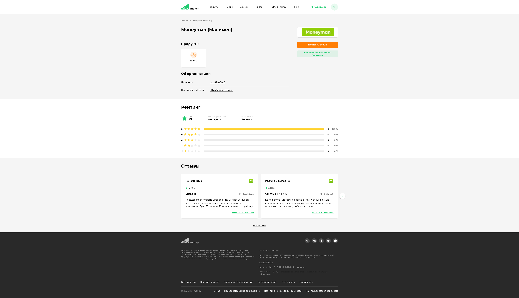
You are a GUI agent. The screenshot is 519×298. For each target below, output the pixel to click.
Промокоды (306, 282)
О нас (217, 291)
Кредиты (213, 7)
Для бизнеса (279, 7)
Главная (184, 21)
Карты (229, 7)
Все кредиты (188, 282)
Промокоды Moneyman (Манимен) (317, 54)
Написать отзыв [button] (317, 44)
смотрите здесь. (244, 259)
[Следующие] (342, 196)
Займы (244, 7)
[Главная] (190, 7)
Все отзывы (259, 225)
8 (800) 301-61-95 (266, 262)
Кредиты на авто (209, 282)
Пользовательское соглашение (242, 291)
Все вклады (288, 282)
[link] (317, 32)
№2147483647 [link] (217, 82)
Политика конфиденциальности (283, 291)
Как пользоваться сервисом (322, 291)
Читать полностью (243, 212)
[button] (319, 7)
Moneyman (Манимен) (202, 21)
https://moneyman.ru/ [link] (221, 90)
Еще (296, 7)
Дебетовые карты (267, 282)
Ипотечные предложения (238, 282)
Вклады (260, 7)
